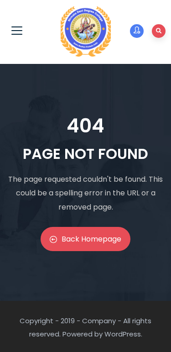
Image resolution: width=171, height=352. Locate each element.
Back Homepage (91, 239)
